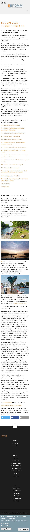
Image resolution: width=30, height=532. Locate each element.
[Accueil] (15, 6)
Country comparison (16, 471)
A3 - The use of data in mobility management (13, 133)
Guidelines (16, 458)
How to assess (15, 488)
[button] (5, 417)
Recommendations (16, 463)
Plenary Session (5, 183)
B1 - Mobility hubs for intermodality (10, 136)
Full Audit (16, 495)
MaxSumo (15, 446)
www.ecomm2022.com (20, 303)
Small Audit (17, 493)
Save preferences (6, 529)
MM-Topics (15, 443)
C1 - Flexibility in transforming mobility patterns (13, 147)
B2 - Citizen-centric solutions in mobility (11, 139)
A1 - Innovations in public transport (10, 125)
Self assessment (17, 490)
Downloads (16, 476)
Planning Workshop (16, 468)
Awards (15, 440)
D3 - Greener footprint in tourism (10, 168)
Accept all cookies (23, 529)
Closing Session (5, 186)
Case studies (16, 473)
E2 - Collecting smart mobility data (10, 175)
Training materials (16, 465)
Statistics (6, 525)
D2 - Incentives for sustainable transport (12, 165)
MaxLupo (15, 455)
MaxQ (15, 485)
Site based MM (16, 460)
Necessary (6, 523)
